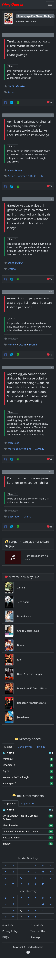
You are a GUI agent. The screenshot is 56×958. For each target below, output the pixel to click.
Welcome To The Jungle (16, 777)
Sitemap (35, 937)
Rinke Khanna (15, 263)
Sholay (6, 843)
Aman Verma (15, 170)
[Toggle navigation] (50, 4)
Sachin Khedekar (17, 86)
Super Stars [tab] (27, 803)
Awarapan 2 (9, 783)
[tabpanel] (28, 768)
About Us (7, 925)
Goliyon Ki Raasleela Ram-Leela (20, 831)
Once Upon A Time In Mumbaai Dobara (20, 817)
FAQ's (5, 937)
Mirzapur (8, 758)
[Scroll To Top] (28, 952)
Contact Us (36, 925)
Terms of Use (37, 931)
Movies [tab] (8, 746)
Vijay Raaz (13, 443)
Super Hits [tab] (10, 803)
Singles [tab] (41, 746)
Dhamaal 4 (9, 765)
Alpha (6, 771)
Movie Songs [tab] (24, 746)
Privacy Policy (10, 931)
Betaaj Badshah (11, 837)
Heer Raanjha (10, 825)
